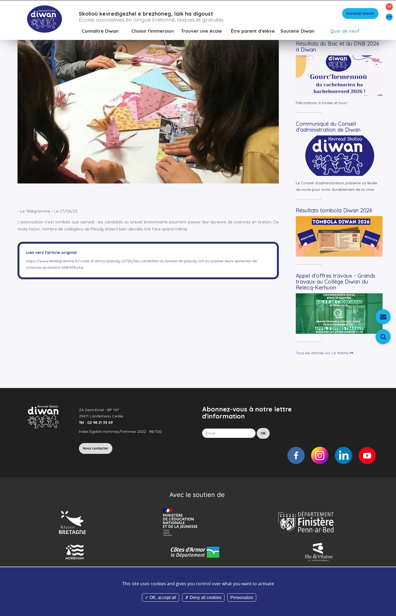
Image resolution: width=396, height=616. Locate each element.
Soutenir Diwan (297, 31)
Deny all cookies (205, 597)
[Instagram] (319, 455)
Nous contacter (95, 448)
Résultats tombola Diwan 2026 (334, 210)
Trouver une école (201, 31)
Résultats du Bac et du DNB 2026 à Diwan (337, 46)
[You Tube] (367, 455)
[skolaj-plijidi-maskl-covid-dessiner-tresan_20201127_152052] (148, 102)
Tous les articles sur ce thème (322, 352)
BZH (389, 17)
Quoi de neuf (345, 31)
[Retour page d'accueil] (44, 18)
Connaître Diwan (100, 31)
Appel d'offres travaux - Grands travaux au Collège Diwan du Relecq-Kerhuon (335, 281)
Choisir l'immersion (152, 31)
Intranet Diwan (360, 13)
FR (389, 6)
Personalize (241, 597)
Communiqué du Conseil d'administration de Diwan (328, 126)
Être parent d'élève (253, 31)
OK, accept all (162, 597)
